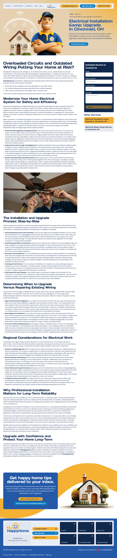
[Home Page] (51, 6)
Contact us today (24, 454)
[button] (9, 6)
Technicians (26, 235)
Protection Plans (18, 6)
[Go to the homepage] (18, 528)
